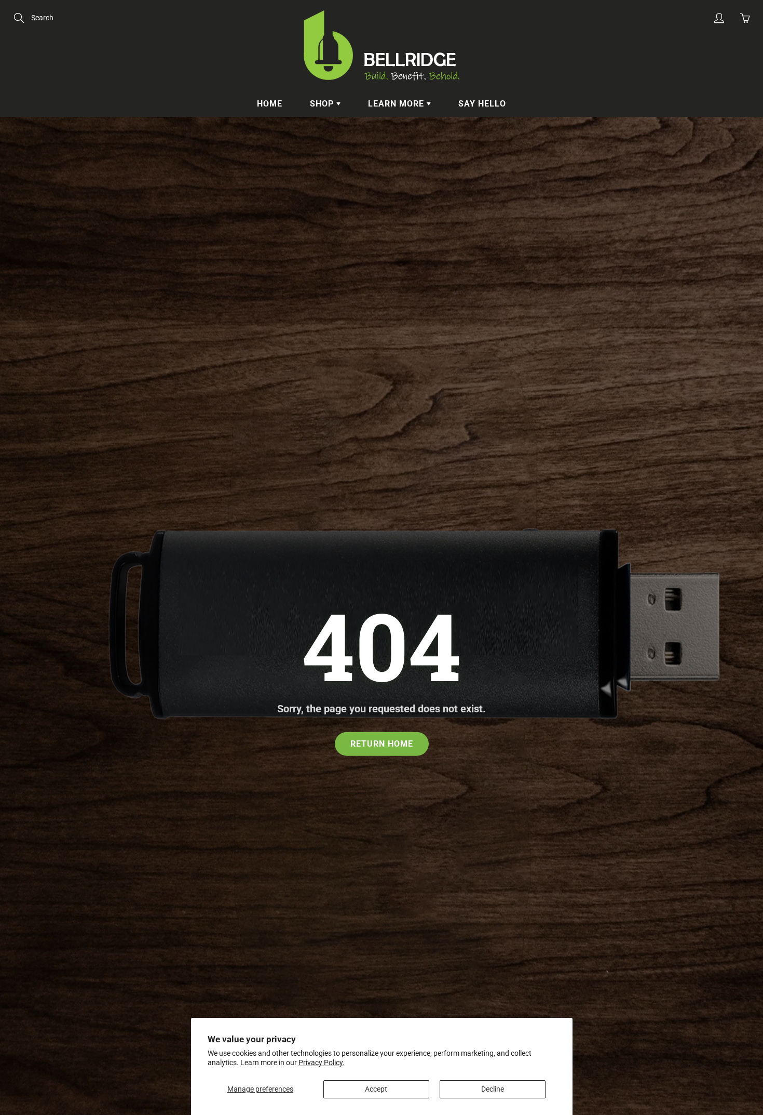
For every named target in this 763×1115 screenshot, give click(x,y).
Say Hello (482, 104)
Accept (376, 1089)
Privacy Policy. (321, 1062)
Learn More (397, 104)
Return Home (381, 743)
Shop (323, 104)
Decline (492, 1089)
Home (269, 104)
